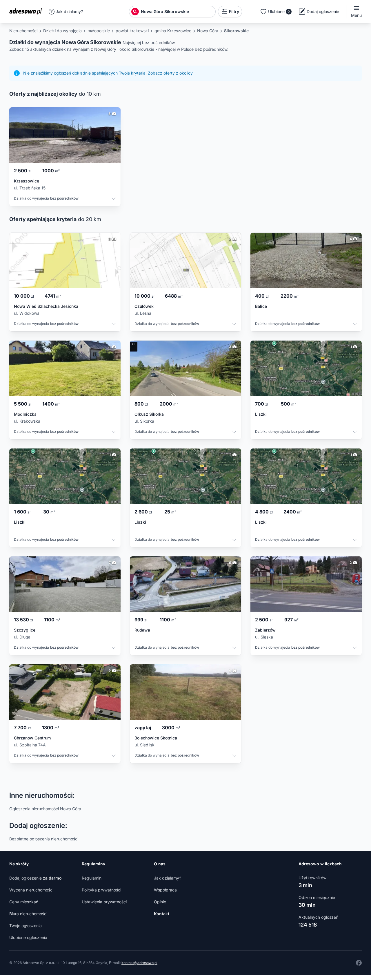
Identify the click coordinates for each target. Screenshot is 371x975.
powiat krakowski (132, 30)
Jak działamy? (69, 11)
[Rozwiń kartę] (113, 199)
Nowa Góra (207, 30)
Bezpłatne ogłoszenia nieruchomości (43, 838)
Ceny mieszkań (23, 901)
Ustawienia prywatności (104, 901)
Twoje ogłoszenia (25, 925)
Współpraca (165, 889)
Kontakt (161, 913)
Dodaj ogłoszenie (35, 877)
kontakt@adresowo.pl (139, 962)
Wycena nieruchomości (31, 889)
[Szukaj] (135, 11)
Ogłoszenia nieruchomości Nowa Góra (45, 808)
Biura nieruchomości (28, 913)
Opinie (160, 901)
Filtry (234, 11)
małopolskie (99, 30)
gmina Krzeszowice (172, 30)
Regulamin (91, 877)
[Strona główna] (27, 11)
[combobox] (177, 11)
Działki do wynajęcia (62, 30)
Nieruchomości (23, 30)
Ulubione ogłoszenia (28, 937)
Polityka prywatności (101, 889)
